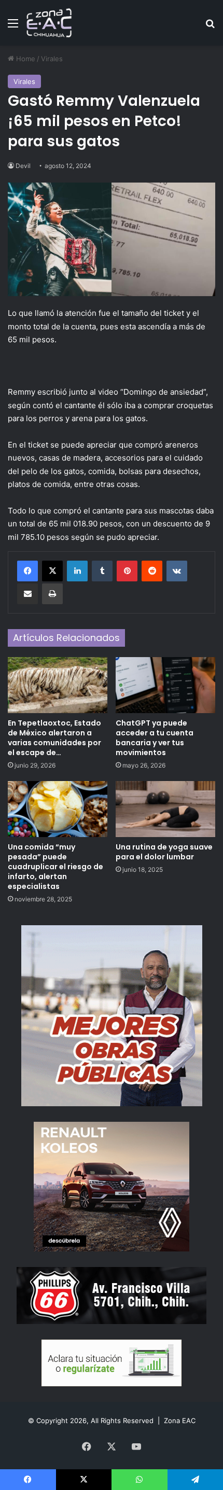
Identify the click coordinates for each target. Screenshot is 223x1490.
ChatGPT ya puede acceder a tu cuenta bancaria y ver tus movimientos (154, 738)
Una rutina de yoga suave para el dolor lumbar (164, 852)
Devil (23, 166)
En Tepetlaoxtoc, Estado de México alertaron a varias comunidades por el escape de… (54, 738)
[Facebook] (27, 571)
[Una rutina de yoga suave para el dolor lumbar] (165, 809)
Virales (52, 58)
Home (24, 58)
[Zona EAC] (49, 22)
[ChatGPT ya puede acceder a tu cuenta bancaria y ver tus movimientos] (165, 685)
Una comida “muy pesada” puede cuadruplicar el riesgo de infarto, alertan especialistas (55, 867)
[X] (52, 571)
